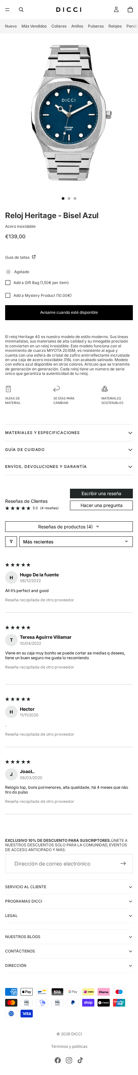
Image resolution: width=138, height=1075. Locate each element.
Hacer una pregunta (102, 505)
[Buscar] (21, 10)
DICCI (76, 1034)
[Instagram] (69, 1060)
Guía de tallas (17, 257)
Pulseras (96, 26)
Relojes (115, 26)
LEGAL (11, 915)
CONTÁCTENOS (20, 951)
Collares (58, 26)
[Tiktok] (80, 1060)
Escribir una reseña (101, 493)
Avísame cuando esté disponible (69, 312)
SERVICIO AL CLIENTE (25, 887)
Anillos (77, 26)
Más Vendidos (34, 26)
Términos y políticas (69, 1046)
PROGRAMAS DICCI (23, 901)
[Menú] (7, 9)
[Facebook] (58, 1060)
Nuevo (11, 26)
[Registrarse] (123, 864)
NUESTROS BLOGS (22, 937)
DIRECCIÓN (15, 965)
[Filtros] (11, 541)
